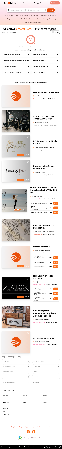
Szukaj (51, 10)
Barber (16, 15)
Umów (55, 203)
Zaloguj (36, 3)
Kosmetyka (24, 15)
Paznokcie (43, 15)
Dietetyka (33, 22)
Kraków (25, 399)
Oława (25, 396)
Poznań (45, 402)
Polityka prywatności (44, 427)
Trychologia (53, 19)
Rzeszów (5, 396)
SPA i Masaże (52, 15)
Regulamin (14, 427)
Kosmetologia (34, 15)
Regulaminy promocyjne (27, 427)
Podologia (24, 19)
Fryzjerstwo (9, 15)
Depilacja (32, 19)
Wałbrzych (6, 415)
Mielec (45, 396)
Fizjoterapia (25, 22)
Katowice (5, 408)
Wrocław (5, 399)
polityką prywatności (50, 447)
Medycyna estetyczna (12, 19)
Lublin (24, 402)
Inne (39, 22)
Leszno (45, 399)
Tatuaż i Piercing (42, 19)
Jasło (4, 411)
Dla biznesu (54, 3)
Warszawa (6, 402)
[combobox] (17, 10)
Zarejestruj (43, 3)
